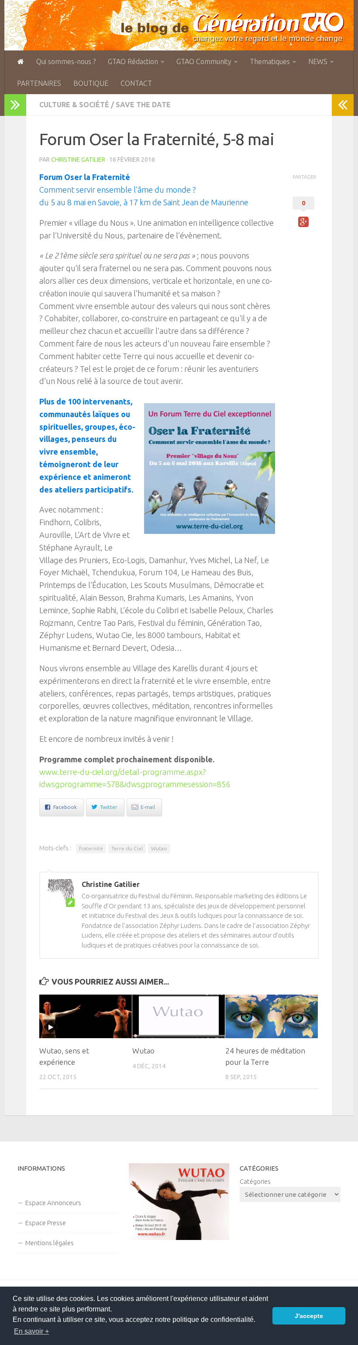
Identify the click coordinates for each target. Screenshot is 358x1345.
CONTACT (136, 83)
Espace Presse (45, 1222)
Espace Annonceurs (53, 1202)
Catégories (255, 1181)
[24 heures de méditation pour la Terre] (271, 1016)
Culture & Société (74, 105)
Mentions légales (49, 1243)
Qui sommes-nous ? (66, 61)
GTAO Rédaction (133, 61)
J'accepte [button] (309, 1315)
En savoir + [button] (31, 1331)
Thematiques (270, 61)
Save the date (143, 105)
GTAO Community (203, 61)
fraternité (91, 848)
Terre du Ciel (127, 848)
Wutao (159, 848)
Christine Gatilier (78, 159)
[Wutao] (178, 1016)
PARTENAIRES (39, 83)
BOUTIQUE (90, 83)
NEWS (317, 61)
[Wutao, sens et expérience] (85, 1016)
